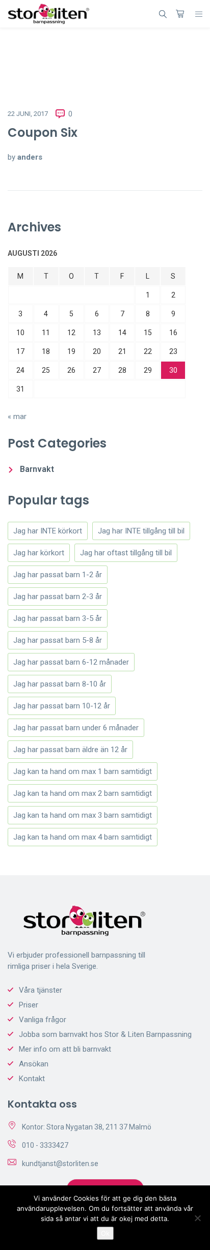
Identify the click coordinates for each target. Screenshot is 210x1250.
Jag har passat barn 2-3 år (57, 596)
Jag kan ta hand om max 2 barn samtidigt (82, 793)
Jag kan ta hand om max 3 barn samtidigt (82, 815)
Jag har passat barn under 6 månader (76, 727)
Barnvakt (37, 469)
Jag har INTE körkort (47, 530)
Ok (105, 1233)
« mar (17, 416)
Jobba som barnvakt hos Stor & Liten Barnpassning (105, 1034)
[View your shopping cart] (180, 14)
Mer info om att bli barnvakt (65, 1049)
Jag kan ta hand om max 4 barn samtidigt (82, 837)
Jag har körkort (38, 552)
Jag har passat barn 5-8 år (57, 640)
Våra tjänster (40, 990)
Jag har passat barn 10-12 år (61, 705)
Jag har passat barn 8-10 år (59, 684)
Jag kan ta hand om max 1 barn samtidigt (82, 771)
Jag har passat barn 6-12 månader (71, 662)
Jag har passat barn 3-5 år (57, 618)
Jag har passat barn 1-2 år (57, 574)
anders (29, 157)
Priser (28, 1004)
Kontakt (32, 1078)
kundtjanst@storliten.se (60, 1163)
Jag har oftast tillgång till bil (126, 552)
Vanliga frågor (42, 1019)
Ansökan (33, 1063)
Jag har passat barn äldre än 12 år (70, 749)
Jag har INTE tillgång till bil (141, 530)
